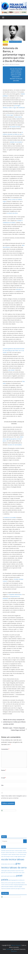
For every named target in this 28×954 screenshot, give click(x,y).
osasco (20, 872)
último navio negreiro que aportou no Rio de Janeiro (13, 439)
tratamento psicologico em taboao (18, 888)
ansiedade (3, 850)
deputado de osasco (7, 854)
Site (2, 785)
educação (18, 289)
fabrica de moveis (11, 864)
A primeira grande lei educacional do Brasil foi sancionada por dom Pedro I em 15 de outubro (13, 350)
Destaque (5, 41)
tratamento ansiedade (5, 888)
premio (6, 882)
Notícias (5, 44)
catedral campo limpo (10, 852)
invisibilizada (21, 107)
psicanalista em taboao (20, 882)
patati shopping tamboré (13, 880)
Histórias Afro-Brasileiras (15, 41)
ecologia (15, 856)
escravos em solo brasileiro (15, 444)
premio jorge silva (11, 882)
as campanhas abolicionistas (14, 594)
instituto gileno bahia (5, 870)
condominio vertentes (22, 852)
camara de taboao (18, 850)
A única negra (9, 115)
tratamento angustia (18, 886)
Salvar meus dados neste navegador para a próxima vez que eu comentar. (13, 797)
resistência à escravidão (10, 517)
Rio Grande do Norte (15, 126)
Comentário (5, 749)
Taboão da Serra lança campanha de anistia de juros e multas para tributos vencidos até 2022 (14, 722)
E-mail (3, 778)
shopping (15, 884)
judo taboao (12, 870)
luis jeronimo (18, 870)
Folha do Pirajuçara (15, 64)
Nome (3, 770)
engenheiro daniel (21, 856)
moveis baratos (16, 872)
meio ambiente (9, 872)
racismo (3, 884)
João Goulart (11, 370)
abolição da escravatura (16, 142)
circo (16, 852)
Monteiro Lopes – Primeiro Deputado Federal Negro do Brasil (14, 729)
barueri (13, 850)
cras (2, 854)
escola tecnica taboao (12, 859)
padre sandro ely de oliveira (10, 876)
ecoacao (12, 856)
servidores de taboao (9, 884)
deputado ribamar (15, 854)
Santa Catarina (18, 117)
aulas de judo (8, 850)
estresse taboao (4, 864)
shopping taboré (21, 884)
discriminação (7, 856)
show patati (6, 886)
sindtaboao (11, 886)
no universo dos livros (12, 213)
